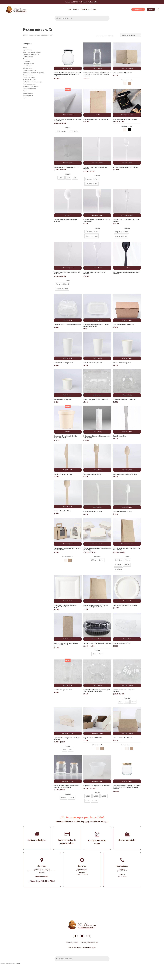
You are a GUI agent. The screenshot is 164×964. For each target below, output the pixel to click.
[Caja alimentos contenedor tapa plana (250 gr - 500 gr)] (97, 532)
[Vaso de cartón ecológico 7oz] (127, 346)
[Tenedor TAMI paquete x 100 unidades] (127, 151)
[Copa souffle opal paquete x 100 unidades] (97, 769)
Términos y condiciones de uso (89, 942)
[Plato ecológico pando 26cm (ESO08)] (127, 589)
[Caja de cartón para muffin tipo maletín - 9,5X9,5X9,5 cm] (68, 532)
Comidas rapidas (28, 56)
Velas (24, 97)
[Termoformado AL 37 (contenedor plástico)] (97, 627)
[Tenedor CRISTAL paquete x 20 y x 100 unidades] (68, 256)
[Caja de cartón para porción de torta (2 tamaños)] (68, 721)
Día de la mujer (27, 68)
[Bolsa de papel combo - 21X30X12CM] (97, 103)
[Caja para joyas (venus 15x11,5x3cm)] (127, 103)
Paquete (67, 127)
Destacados (26, 61)
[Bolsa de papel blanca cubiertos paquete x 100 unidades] (97, 420)
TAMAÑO (68, 174)
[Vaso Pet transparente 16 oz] (68, 673)
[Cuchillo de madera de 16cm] (68, 458)
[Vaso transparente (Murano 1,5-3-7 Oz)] (68, 151)
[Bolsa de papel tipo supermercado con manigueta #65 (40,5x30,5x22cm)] (97, 589)
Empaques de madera (29, 70)
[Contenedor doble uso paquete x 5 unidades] (127, 673)
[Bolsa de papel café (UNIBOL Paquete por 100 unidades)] (127, 532)
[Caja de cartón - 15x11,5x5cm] (127, 721)
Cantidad (97, 175)
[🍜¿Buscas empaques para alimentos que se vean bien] (123, 902)
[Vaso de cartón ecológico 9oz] (97, 346)
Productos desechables (29, 79)
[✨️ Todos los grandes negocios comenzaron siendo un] (40, 902)
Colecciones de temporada (31, 54)
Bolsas (25, 47)
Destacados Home (28, 63)
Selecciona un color (126, 79)
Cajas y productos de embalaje (32, 52)
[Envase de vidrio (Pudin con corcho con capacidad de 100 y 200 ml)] (68, 769)
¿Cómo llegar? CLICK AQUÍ (42, 881)
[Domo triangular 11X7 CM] (127, 627)
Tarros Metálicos (28, 93)
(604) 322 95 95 (122, 871)
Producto (97, 650)
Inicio (24, 35)
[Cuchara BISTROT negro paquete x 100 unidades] (127, 256)
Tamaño (127, 556)
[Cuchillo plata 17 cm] (127, 420)
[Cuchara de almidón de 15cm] (127, 494)
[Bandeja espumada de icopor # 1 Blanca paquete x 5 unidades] (97, 308)
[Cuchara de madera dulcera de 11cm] (127, 458)
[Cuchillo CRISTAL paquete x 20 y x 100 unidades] (127, 203)
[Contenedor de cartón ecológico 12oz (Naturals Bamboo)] (68, 420)
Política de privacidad (72, 942)
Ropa (24, 91)
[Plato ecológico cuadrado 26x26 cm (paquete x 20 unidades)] (68, 589)
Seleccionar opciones (127, 68)
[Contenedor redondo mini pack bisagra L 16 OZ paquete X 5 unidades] (97, 673)
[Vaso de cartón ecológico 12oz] (68, 346)
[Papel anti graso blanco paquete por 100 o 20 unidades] (68, 103)
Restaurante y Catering (29, 88)
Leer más (97, 115)
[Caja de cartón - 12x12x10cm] (127, 56)
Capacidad (97, 556)
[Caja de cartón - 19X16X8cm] (97, 721)
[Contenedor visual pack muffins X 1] (127, 383)
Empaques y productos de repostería (34, 72)
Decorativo (26, 59)
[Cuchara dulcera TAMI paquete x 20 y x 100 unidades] (97, 203)
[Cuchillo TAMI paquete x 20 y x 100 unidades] (97, 151)
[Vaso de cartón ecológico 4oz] (68, 383)
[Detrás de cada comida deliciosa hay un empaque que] (95, 902)
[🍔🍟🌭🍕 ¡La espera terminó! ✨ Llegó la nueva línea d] (68, 902)
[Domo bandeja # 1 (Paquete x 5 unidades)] (68, 308)
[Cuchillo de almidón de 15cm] (97, 494)
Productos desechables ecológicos (33, 81)
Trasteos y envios (28, 95)
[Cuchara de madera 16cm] (68, 494)
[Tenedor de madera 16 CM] (97, 458)
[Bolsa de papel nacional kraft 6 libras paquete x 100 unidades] (68, 627)
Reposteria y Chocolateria (30, 86)
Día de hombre (27, 66)
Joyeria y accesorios (29, 77)
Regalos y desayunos (29, 84)
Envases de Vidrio (28, 75)
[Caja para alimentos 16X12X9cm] (127, 308)
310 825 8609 (122, 876)
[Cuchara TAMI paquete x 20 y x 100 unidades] (68, 203)
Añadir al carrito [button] (67, 68)
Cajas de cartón (27, 50)
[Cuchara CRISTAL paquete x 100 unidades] (97, 256)
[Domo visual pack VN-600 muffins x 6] (97, 383)
